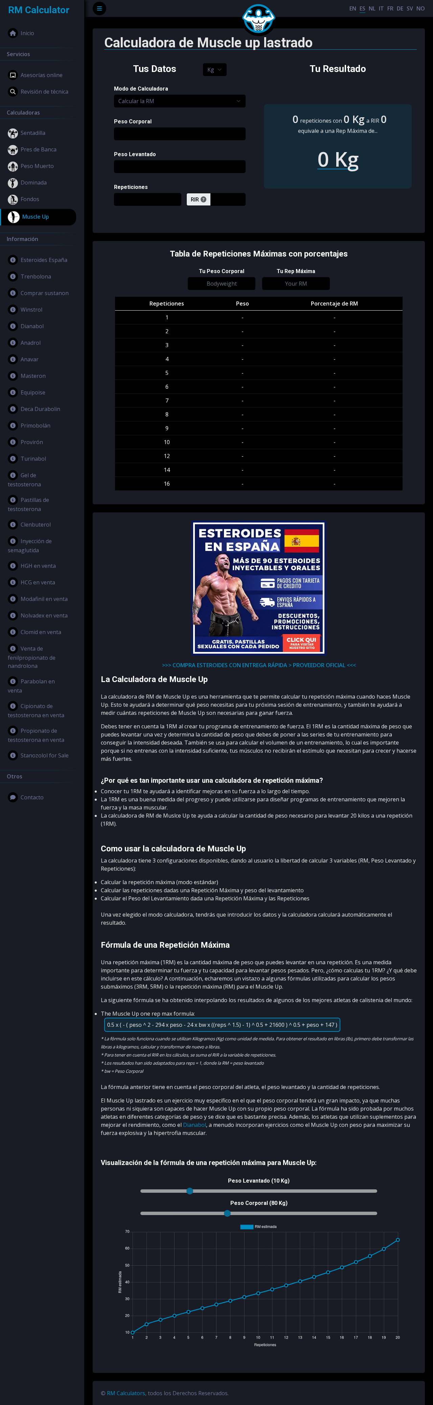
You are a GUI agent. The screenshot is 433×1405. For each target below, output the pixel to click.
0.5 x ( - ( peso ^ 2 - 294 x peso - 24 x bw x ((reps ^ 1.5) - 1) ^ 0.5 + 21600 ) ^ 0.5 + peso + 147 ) (222, 1024)
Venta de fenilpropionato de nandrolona (31, 657)
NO (420, 8)
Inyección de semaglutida (30, 545)
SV (410, 8)
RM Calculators (126, 1393)
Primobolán (35, 425)
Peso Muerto (37, 166)
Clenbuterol (36, 524)
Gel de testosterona (24, 479)
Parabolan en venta (31, 686)
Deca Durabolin (40, 409)
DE (400, 8)
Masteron (33, 376)
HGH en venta (38, 566)
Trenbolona (36, 276)
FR (390, 8)
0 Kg (354, 119)
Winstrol (31, 309)
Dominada (34, 182)
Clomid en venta (41, 632)
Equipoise (33, 392)
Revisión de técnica (44, 91)
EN (352, 8)
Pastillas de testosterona (28, 504)
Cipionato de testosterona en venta (36, 710)
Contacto (32, 797)
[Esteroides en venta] (259, 588)
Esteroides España (44, 260)
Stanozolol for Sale (45, 755)
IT (381, 8)
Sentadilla (33, 133)
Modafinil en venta (44, 599)
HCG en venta (38, 582)
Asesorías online (42, 75)
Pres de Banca (38, 149)
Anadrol (31, 342)
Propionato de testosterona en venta (36, 735)
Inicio (27, 33)
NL (372, 8)
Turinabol (33, 458)
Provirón (32, 442)
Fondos (30, 199)
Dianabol (32, 326)
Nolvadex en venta (44, 615)
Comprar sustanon (45, 293)
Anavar (30, 359)
